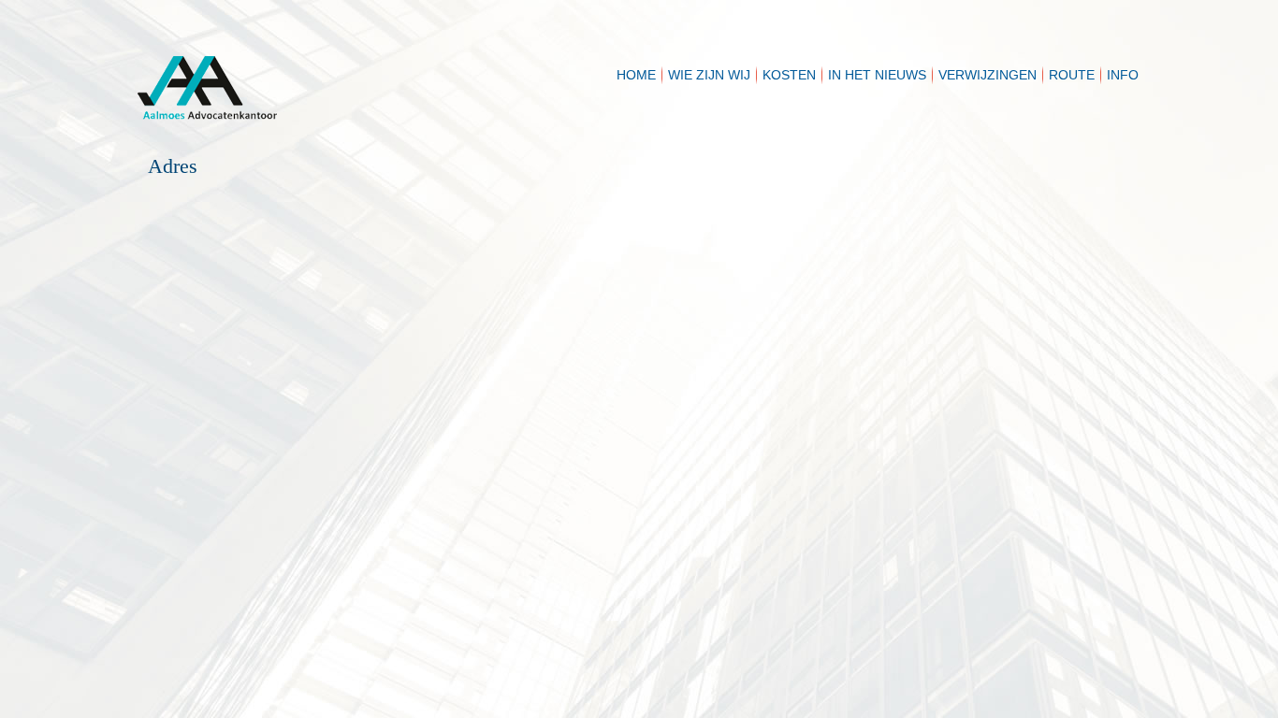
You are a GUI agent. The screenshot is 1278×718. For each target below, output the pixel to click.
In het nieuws (877, 74)
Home (636, 74)
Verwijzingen (987, 74)
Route (1072, 74)
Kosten (789, 74)
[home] (325, 65)
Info (1123, 74)
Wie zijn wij (709, 74)
